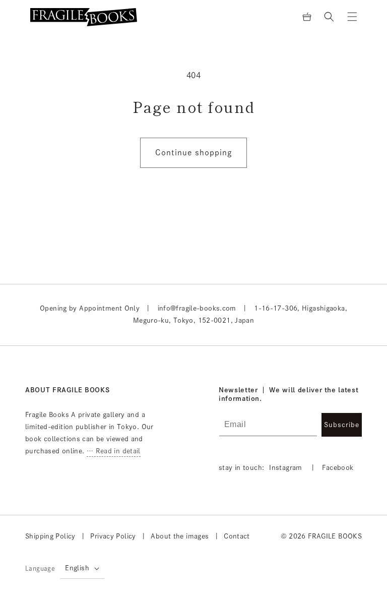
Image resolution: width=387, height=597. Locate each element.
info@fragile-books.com (197, 308)
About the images (180, 536)
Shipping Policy (50, 536)
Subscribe (341, 425)
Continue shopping (193, 152)
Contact (237, 536)
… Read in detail (114, 451)
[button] (329, 17)
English (77, 568)
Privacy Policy (113, 536)
